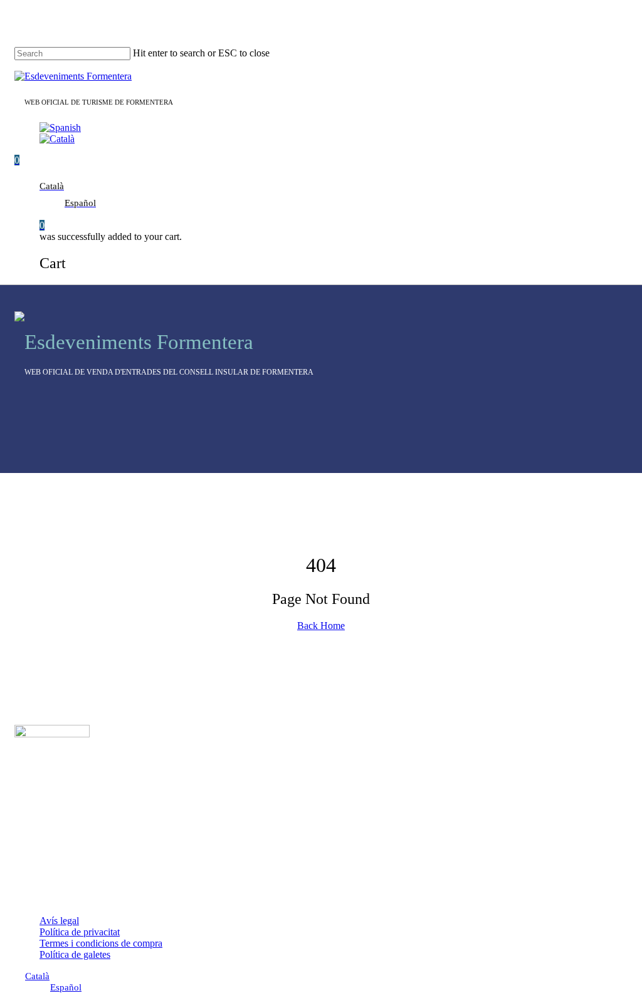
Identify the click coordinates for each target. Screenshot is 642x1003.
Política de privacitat (79, 932)
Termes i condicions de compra (100, 943)
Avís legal (59, 920)
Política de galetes (74, 954)
